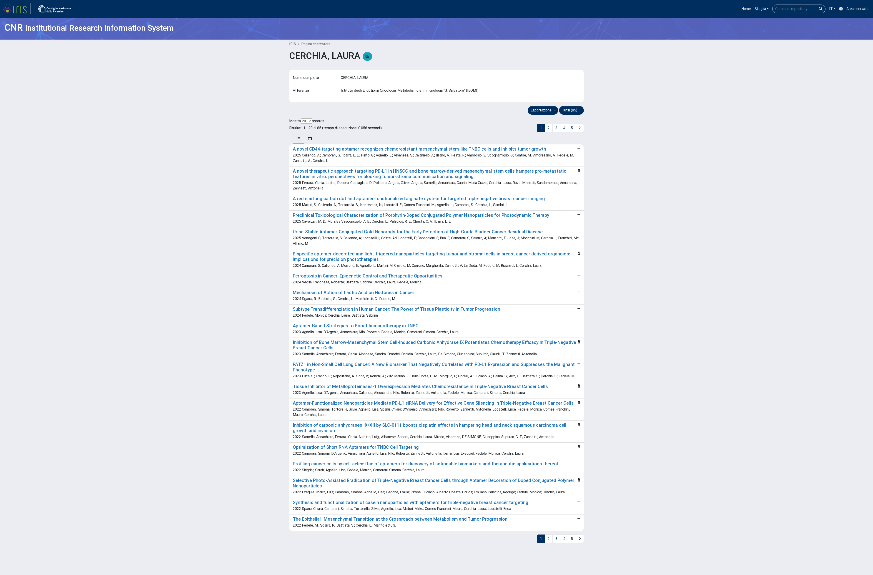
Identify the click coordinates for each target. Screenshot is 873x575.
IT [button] (831, 9)
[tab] (298, 139)
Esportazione (541, 110)
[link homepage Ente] (54, 8)
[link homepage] (16, 8)
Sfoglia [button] (760, 9)
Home (746, 9)
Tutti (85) (570, 110)
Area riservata (857, 9)
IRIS (292, 44)
